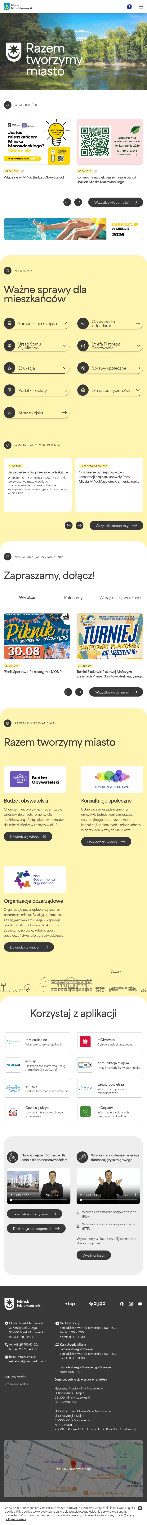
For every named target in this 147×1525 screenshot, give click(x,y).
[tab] (27, 598)
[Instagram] (131, 1304)
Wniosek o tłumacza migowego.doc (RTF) (109, 1226)
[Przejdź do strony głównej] (23, 1304)
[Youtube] (140, 1304)
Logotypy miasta (15, 1376)
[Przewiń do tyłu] (67, 202)
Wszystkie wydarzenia (112, 691)
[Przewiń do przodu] (78, 202)
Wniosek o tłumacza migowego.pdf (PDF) (109, 1213)
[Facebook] (122, 1304)
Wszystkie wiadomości (111, 202)
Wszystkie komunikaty (112, 525)
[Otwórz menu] (141, 7)
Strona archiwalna (16, 1384)
